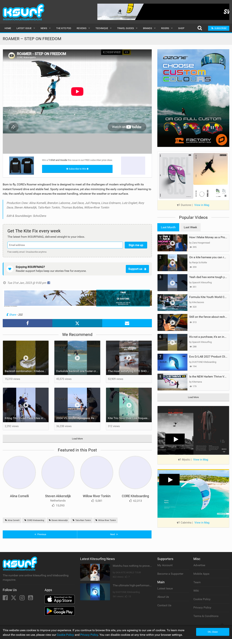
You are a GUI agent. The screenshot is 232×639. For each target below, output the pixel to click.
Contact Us (164, 605)
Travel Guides (125, 28)
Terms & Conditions (205, 616)
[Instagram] (22, 599)
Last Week (190, 227)
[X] (14, 599)
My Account (165, 565)
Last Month (168, 227)
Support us (135, 269)
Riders (165, 28)
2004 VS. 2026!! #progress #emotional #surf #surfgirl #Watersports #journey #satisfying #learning (78, 418)
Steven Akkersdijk (58, 496)
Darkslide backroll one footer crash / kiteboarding (78, 371)
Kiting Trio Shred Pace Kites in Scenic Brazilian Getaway (27, 418)
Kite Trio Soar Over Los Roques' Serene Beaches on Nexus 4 (130, 418)
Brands (147, 28)
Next (112, 534)
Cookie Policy (202, 599)
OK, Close (213, 631)
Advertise (199, 565)
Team (197, 582)
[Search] (199, 28)
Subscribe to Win (77, 168)
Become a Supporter (170, 573)
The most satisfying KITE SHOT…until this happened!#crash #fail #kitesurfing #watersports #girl (130, 371)
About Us (163, 597)
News (44, 28)
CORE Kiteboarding (135, 496)
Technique (102, 28)
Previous (41, 534)
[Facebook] (5, 599)
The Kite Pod (63, 28)
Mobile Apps (201, 573)
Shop (181, 28)
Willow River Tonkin (97, 496)
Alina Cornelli (19, 496)
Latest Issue (24, 28)
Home (8, 28)
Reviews (81, 28)
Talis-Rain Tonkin (83, 520)
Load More (77, 438)
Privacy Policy (202, 607)
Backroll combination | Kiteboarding (27, 371)
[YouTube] (30, 599)
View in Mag (201, 205)
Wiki (196, 590)
